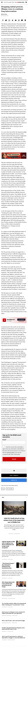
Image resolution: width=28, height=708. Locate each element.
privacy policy (11, 452)
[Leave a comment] (21, 20)
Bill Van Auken (4, 14)
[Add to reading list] (25, 20)
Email (4, 439)
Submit (14, 459)
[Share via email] (15, 20)
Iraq (3, 488)
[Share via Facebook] (2, 20)
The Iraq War (10, 488)
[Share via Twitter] (6, 20)
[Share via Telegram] (12, 20)
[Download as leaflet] (18, 20)
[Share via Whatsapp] (9, 20)
